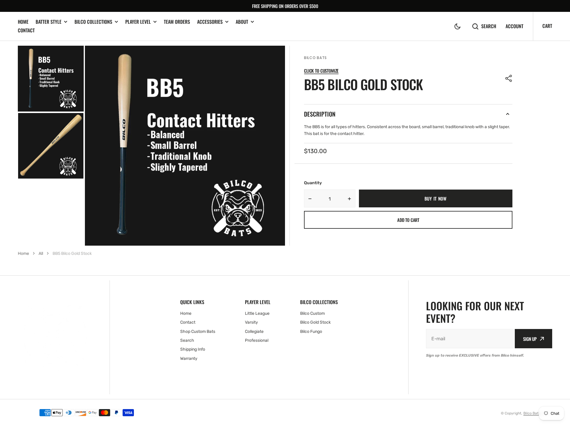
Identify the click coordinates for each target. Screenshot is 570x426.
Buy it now (436, 198)
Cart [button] (547, 25)
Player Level (138, 21)
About (242, 21)
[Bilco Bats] (285, 26)
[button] (457, 26)
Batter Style (48, 21)
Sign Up (530, 339)
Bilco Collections (93, 21)
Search (488, 26)
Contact (26, 30)
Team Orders (177, 21)
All (41, 253)
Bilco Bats (531, 413)
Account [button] (514, 26)
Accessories (210, 21)
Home (23, 21)
